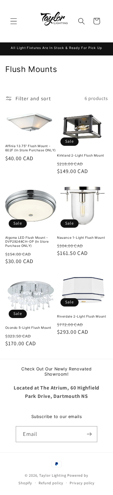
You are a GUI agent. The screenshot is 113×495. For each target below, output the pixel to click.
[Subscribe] (89, 434)
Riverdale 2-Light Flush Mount (81, 316)
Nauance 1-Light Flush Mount (81, 238)
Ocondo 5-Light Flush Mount (28, 328)
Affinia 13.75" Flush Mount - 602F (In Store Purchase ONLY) (30, 148)
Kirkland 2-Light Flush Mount (80, 155)
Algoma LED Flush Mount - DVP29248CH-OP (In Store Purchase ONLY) (27, 242)
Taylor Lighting (52, 475)
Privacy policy (82, 482)
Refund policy (51, 482)
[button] (13, 21)
